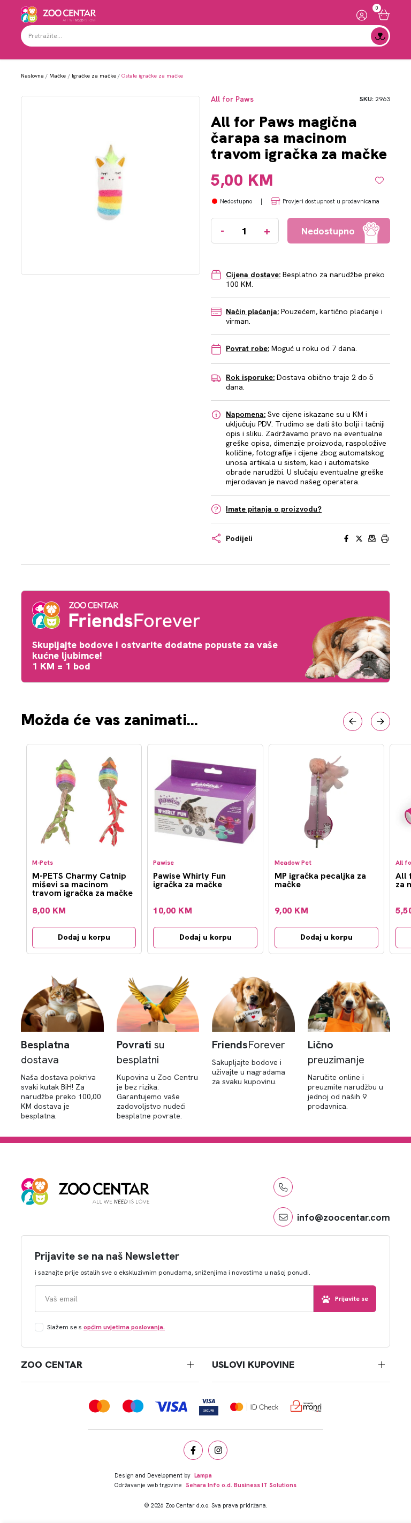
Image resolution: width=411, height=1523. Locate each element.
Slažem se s (106, 1327)
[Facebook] (193, 1450)
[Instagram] (217, 1450)
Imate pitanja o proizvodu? (274, 509)
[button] (352, 721)
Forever (248, 1045)
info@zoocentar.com (343, 1217)
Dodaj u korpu (84, 937)
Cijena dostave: (253, 274)
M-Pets (42, 862)
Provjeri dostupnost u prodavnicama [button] (331, 201)
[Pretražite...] (380, 36)
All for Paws (232, 99)
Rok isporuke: (250, 377)
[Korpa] (384, 14)
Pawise (163, 862)
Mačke (57, 75)
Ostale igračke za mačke (152, 75)
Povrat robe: (247, 348)
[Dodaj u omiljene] (382, 180)
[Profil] (361, 15)
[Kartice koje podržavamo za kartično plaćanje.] (99, 1406)
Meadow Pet (293, 862)
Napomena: (245, 414)
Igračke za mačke (94, 75)
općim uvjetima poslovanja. (124, 1327)
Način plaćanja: (252, 311)
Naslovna (32, 75)
